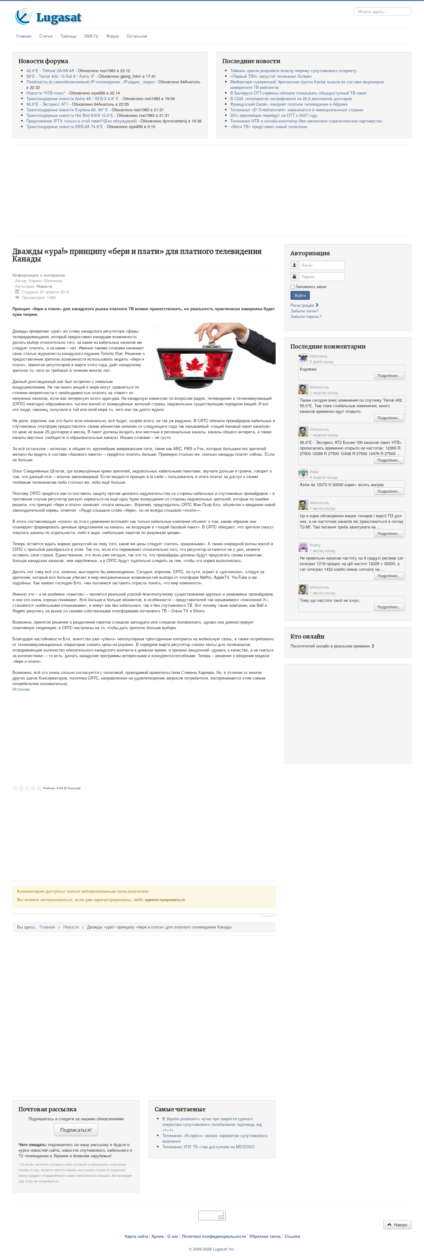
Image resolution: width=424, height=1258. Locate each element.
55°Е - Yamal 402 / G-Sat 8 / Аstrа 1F (60, 76)
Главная (23, 36)
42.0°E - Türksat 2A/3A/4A (50, 70)
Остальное (137, 36)
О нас (172, 1236)
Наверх (400, 1225)
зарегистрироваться (165, 899)
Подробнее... (388, 375)
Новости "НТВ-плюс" (45, 93)
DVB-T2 (91, 36)
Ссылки (292, 1236)
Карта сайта (136, 1236)
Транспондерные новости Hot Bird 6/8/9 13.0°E (69, 115)
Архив (157, 1236)
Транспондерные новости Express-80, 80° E (67, 110)
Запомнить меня (310, 286)
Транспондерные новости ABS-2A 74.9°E (64, 126)
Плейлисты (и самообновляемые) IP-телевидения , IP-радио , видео (90, 82)
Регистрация (303, 305)
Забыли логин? (305, 311)
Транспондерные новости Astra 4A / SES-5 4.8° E (72, 98)
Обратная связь (265, 1236)
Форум (112, 36)
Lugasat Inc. (224, 1249)
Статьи (45, 36)
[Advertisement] (212, 189)
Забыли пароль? (306, 316)
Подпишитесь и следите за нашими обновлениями (76, 1119)
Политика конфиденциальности (214, 1236)
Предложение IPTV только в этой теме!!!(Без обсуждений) (81, 121)
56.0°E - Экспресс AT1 (47, 104)
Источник (21, 689)
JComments (268, 915)
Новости (44, 286)
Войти (300, 295)
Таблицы (68, 36)
